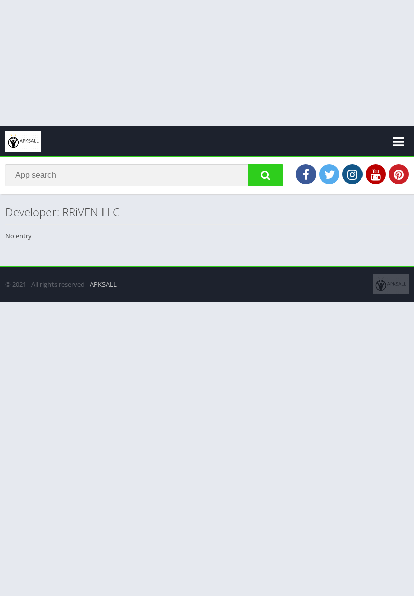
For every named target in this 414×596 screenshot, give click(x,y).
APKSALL (103, 284)
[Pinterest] (399, 174)
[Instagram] (352, 174)
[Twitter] (329, 174)
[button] (265, 175)
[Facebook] (306, 174)
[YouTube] (376, 174)
